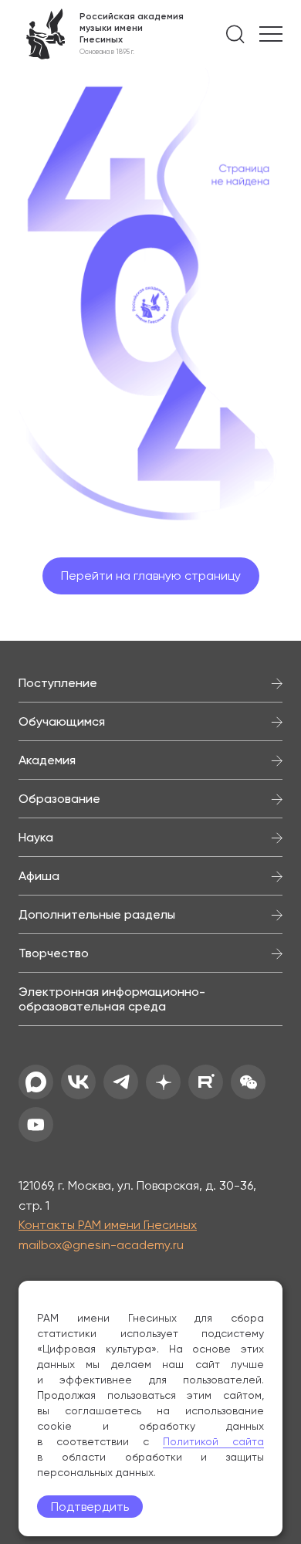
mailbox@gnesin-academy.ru (101, 1245)
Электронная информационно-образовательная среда (112, 999)
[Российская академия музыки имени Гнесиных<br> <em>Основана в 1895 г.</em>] (101, 34)
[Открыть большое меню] (270, 34)
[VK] (78, 1082)
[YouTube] (36, 1124)
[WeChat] (248, 1082)
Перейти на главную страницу (151, 575)
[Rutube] (205, 1082)
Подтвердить (90, 1506)
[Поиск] (235, 34)
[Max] (36, 1082)
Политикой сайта (213, 1441)
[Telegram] (120, 1082)
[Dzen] (163, 1082)
